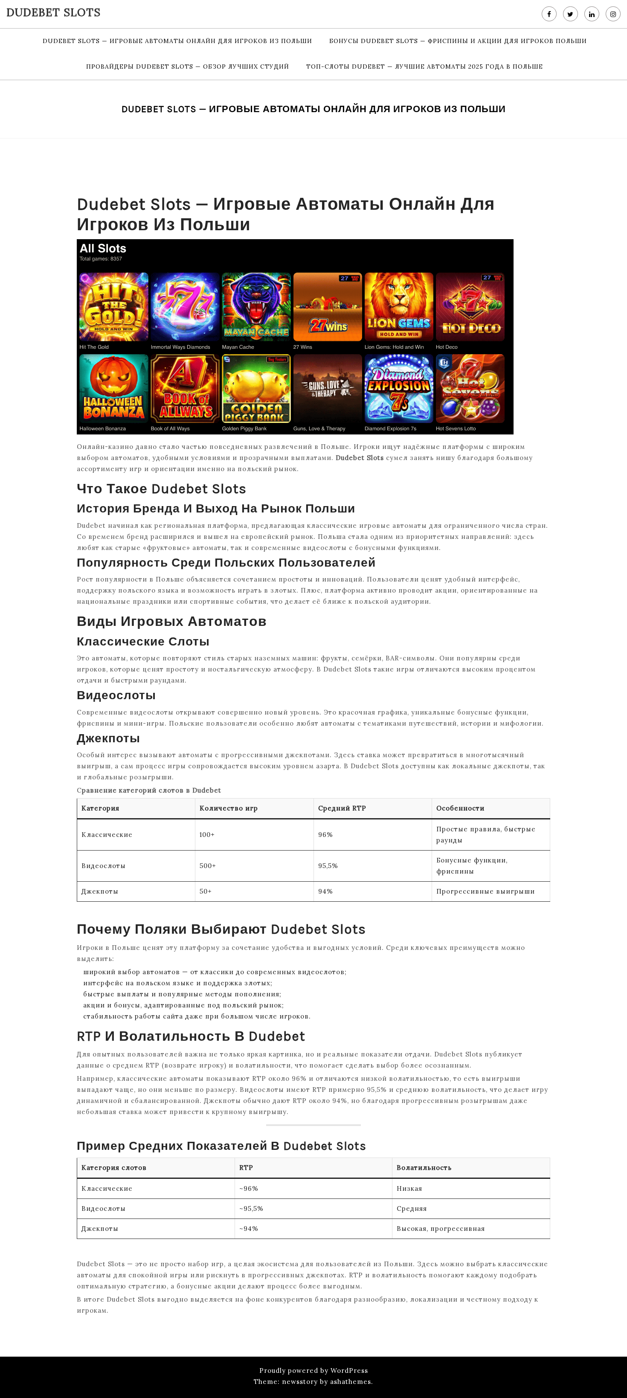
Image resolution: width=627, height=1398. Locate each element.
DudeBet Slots (53, 12)
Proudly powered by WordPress (313, 1370)
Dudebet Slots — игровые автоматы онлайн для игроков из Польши (177, 41)
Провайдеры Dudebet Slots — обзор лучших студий (187, 66)
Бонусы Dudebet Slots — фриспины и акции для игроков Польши (458, 41)
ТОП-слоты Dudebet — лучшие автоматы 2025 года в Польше (424, 66)
